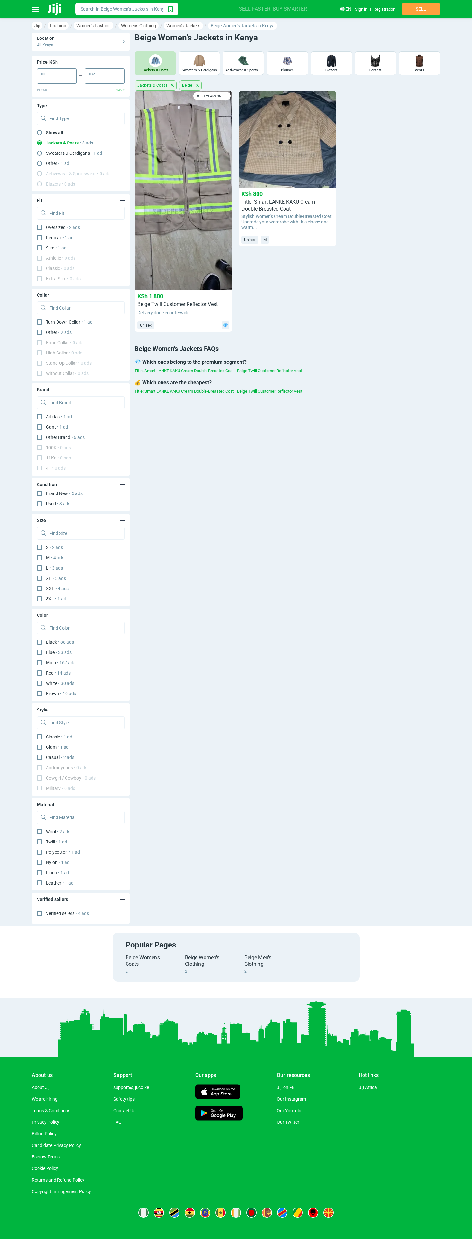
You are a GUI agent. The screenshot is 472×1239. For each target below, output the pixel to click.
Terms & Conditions (51, 1110)
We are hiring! (45, 1099)
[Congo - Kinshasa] (282, 1213)
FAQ (117, 1122)
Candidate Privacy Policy (56, 1145)
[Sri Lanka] (267, 1213)
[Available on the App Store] (217, 1092)
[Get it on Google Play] (219, 1114)
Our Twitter (288, 1122)
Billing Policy (44, 1133)
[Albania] (313, 1213)
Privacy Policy (45, 1122)
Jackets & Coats (152, 85)
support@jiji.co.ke (131, 1087)
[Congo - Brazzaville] (298, 1213)
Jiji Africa (368, 1087)
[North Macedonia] (328, 1213)
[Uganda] (159, 1213)
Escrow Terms (46, 1156)
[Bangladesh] (251, 1213)
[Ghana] (190, 1213)
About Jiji (41, 1087)
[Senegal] (220, 1213)
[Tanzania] (174, 1213)
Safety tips (124, 1099)
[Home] (55, 9)
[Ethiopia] (205, 1213)
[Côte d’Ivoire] (236, 1213)
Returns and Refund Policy (58, 1179)
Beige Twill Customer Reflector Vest (269, 370)
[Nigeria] (143, 1213)
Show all (54, 132)
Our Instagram (291, 1099)
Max (91, 73)
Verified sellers (67, 913)
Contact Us (124, 1110)
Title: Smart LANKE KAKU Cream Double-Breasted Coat (184, 370)
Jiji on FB (286, 1087)
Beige (187, 85)
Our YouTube (289, 1110)
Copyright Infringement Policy (61, 1191)
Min (43, 73)
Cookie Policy (45, 1168)
